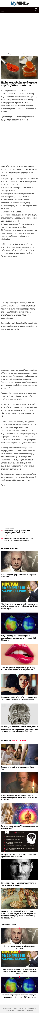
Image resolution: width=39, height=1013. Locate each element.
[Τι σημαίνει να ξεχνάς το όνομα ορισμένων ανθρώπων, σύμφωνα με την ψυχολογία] (19, 684)
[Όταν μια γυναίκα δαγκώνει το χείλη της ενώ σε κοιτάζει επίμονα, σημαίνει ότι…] (19, 654)
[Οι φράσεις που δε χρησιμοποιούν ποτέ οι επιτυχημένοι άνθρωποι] (19, 869)
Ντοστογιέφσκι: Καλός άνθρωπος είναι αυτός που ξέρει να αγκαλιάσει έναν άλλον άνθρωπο (19, 797)
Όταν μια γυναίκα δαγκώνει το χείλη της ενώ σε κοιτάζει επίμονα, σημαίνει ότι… (18, 668)
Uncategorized (19, 740)
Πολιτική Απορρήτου (19, 1008)
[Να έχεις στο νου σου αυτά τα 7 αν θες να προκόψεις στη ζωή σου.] (19, 841)
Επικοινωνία (7, 1008)
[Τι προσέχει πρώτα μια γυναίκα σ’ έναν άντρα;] (19, 754)
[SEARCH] (36, 9)
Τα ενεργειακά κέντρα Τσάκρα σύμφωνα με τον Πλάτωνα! (19, 827)
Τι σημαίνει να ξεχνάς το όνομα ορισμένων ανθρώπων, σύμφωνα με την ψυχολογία (19, 698)
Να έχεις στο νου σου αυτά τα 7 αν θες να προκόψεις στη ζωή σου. (18, 855)
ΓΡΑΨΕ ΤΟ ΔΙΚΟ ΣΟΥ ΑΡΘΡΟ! (24, 1010)
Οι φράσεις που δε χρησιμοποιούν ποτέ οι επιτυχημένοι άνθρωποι (18, 884)
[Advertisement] (19, 32)
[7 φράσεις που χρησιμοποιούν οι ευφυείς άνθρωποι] (19, 561)
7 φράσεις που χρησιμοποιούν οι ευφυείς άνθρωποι (18, 575)
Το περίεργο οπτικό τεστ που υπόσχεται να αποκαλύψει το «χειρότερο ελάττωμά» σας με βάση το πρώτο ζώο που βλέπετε (19, 728)
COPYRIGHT (10, 1010)
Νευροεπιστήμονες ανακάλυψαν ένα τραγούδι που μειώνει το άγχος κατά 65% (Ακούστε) (18, 638)
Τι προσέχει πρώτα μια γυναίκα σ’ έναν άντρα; (17, 768)
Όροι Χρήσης (32, 1008)
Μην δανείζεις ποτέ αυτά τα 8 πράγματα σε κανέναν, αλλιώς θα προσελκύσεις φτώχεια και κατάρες (19, 606)
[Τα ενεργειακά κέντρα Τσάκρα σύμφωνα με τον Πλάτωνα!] (19, 813)
